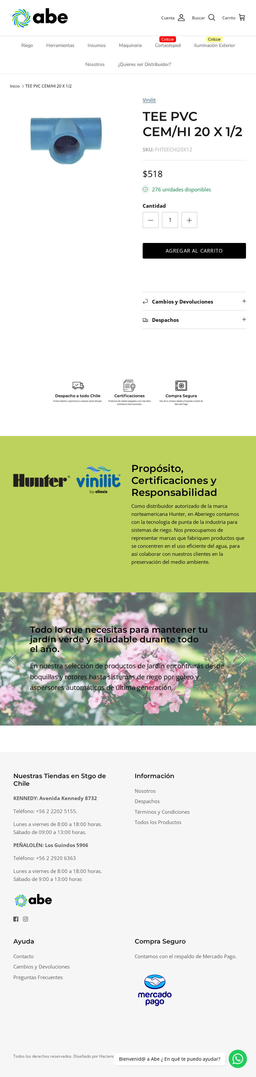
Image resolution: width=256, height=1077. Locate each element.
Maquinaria (130, 45)
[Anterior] (13, 659)
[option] (69, 140)
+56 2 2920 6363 (56, 858)
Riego (27, 45)
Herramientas (60, 45)
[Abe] (40, 18)
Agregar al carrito (194, 250)
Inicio (15, 86)
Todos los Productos (158, 822)
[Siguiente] (242, 659)
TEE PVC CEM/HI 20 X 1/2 (48, 86)
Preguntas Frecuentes (38, 977)
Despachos (147, 801)
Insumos (97, 45)
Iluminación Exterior (214, 45)
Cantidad (154, 205)
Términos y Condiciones (162, 811)
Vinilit (149, 100)
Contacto (23, 956)
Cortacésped (168, 45)
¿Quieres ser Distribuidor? (144, 64)
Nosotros (95, 64)
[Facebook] (15, 919)
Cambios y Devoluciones (41, 966)
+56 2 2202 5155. (56, 811)
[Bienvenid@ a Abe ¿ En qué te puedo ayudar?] (238, 1059)
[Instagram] (25, 919)
